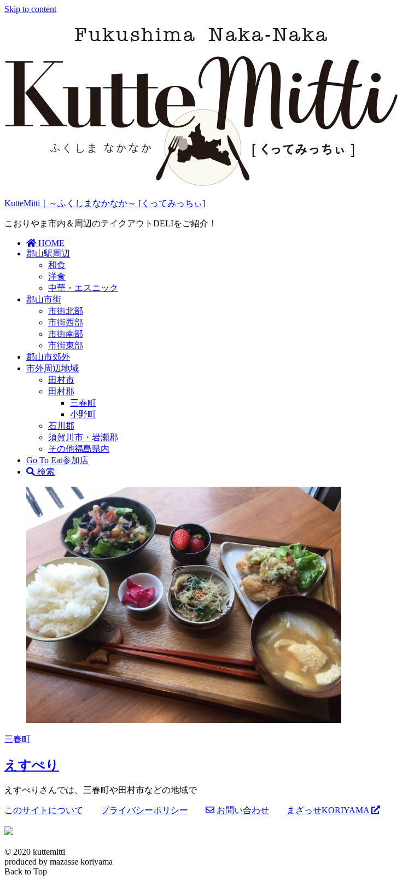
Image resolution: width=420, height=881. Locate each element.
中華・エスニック (83, 288)
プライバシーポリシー (144, 810)
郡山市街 (43, 299)
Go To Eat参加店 (57, 460)
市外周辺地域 (52, 368)
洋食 (57, 276)
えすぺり (31, 765)
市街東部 (65, 345)
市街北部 (65, 311)
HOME (50, 243)
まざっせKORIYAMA (329, 810)
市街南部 (65, 334)
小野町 (83, 414)
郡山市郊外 (48, 356)
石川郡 (61, 425)
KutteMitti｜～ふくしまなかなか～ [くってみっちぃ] (104, 203)
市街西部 (65, 322)
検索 (45, 471)
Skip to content (30, 9)
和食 (57, 265)
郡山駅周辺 (48, 253)
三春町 (83, 402)
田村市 (61, 379)
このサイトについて (43, 810)
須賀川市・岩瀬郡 (83, 437)
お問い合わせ (241, 810)
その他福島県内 (78, 448)
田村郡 (61, 391)
